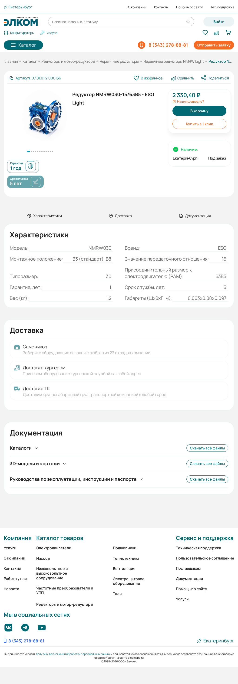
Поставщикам (188, 568)
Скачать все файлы (207, 448)
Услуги (10, 548)
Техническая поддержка (198, 548)
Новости (11, 588)
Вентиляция (124, 568)
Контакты (161, 7)
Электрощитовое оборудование (129, 581)
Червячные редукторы (119, 61)
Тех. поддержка (222, 7)
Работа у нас (15, 578)
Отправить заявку (214, 45)
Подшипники (124, 548)
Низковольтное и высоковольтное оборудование (52, 573)
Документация (189, 578)
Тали (117, 593)
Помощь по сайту (189, 7)
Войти (219, 21)
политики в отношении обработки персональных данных (73, 654)
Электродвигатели (53, 548)
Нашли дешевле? (190, 101)
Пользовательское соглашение (205, 558)
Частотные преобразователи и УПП (64, 590)
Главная (11, 61)
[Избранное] (205, 33)
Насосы (43, 558)
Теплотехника (126, 558)
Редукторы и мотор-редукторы (68, 61)
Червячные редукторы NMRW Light (173, 61)
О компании (137, 7)
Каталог (30, 61)
